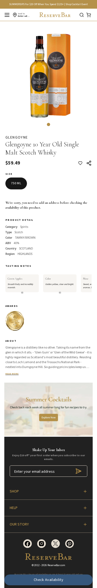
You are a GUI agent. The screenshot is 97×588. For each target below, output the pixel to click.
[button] (48, 124)
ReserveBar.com (56, 565)
